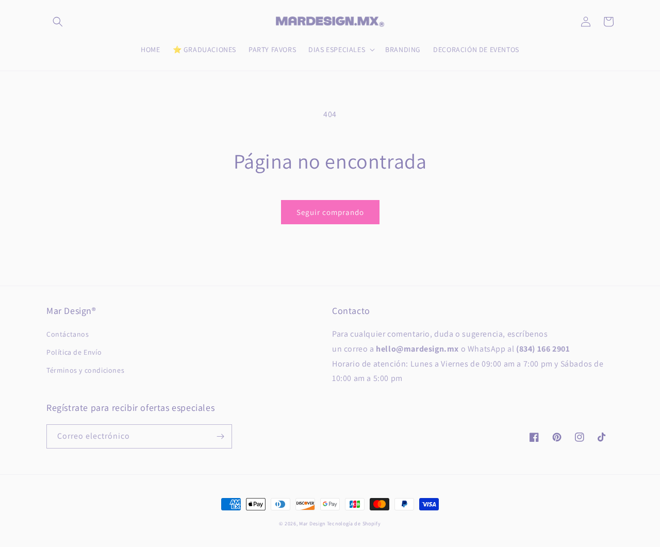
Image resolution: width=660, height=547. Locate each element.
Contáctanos (67, 334)
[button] (57, 21)
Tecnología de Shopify (354, 523)
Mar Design (312, 523)
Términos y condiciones (85, 370)
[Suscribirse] (220, 436)
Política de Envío (74, 352)
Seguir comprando (330, 212)
